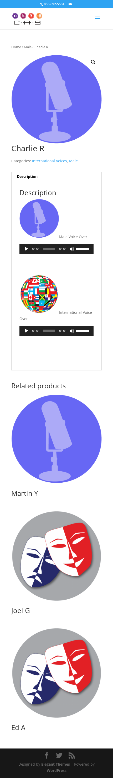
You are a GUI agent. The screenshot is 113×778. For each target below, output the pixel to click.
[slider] (83, 248)
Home (16, 47)
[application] (56, 249)
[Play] (26, 249)
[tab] (56, 176)
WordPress (56, 770)
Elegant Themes (55, 764)
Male (28, 47)
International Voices (49, 160)
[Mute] (72, 249)
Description (27, 176)
